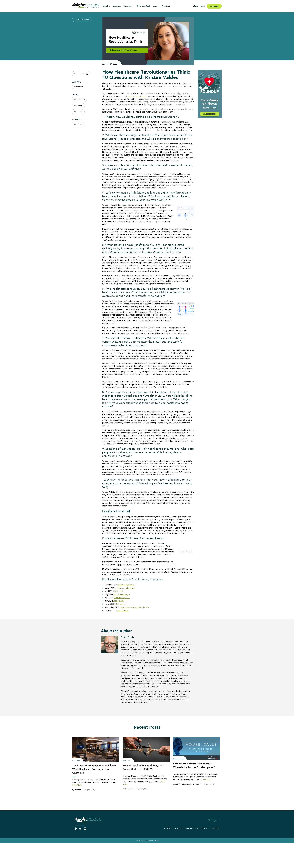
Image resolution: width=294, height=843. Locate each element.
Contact (166, 6)
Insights (106, 6)
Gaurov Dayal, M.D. (126, 584)
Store (195, 6)
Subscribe (214, 6)
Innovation (78, 105)
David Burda (79, 86)
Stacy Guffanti (196, 784)
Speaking (128, 6)
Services (117, 6)
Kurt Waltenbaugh (122, 594)
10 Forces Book (142, 6)
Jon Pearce (118, 591)
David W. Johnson (181, 784)
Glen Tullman (123, 610)
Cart (202, 6)
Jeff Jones (120, 604)
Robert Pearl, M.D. (122, 597)
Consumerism (79, 99)
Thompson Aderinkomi (125, 588)
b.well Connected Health (136, 96)
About (156, 6)
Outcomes (78, 112)
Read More (77, 785)
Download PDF (80, 74)
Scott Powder (118, 601)
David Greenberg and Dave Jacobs (134, 607)
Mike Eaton (78, 790)
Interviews (78, 124)
